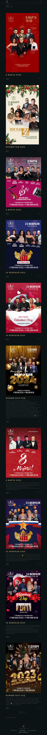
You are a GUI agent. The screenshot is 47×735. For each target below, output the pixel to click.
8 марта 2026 (13, 75)
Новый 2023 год (15, 695)
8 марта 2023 (13, 480)
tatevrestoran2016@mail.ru (32, 730)
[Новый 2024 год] (23, 371)
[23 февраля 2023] (23, 524)
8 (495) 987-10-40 (14, 730)
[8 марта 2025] (23, 182)
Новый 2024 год (15, 398)
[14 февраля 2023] (23, 595)
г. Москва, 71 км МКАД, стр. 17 (23, 732)
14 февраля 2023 (15, 623)
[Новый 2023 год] (23, 668)
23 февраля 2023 (16, 552)
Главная (7, 6)
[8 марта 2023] (23, 453)
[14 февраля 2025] (23, 308)
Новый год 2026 (15, 147)
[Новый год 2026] (22, 114)
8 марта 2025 (13, 210)
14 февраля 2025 (15, 335)
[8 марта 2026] (22, 42)
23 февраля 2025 (16, 273)
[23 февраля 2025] (23, 245)
